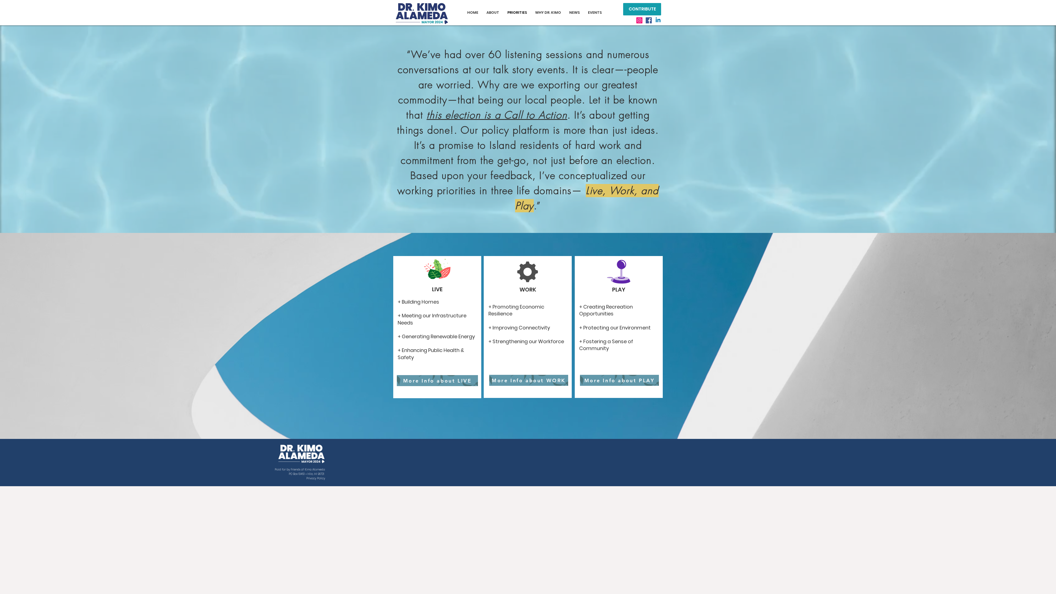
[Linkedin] (658, 20)
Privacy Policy (315, 478)
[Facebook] (649, 20)
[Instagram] (639, 20)
